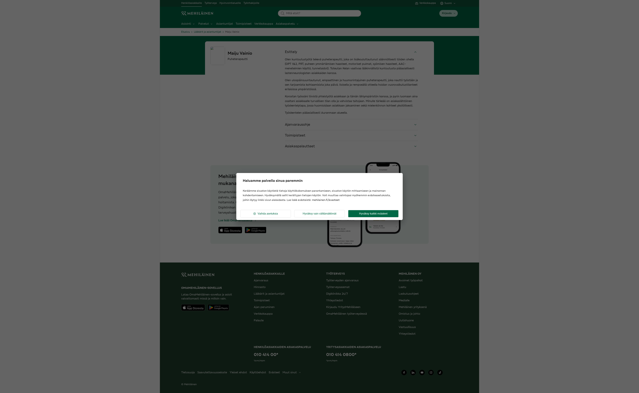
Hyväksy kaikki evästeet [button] (373, 213)
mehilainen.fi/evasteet (326, 200)
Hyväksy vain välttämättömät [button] (319, 213)
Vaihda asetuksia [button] (268, 213)
